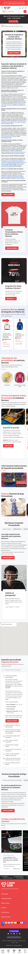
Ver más (3, 369)
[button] (2, 7)
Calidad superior (17, 529)
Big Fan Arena (7, 805)
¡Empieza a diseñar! (14, 52)
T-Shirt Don (11, 945)
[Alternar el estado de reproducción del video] (14, 480)
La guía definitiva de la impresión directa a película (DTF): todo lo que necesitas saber (10, 860)
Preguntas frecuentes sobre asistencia (12, 581)
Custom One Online (8, 554)
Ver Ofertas (10, 298)
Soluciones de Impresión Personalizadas (12, 780)
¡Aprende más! (8, 445)
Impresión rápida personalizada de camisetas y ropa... (12, 26)
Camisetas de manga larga (19, 385)
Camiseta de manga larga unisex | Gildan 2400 (19, 335)
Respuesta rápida (7, 529)
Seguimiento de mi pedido (12, 940)
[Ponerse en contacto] (22, 7)
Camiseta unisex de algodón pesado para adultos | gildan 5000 (7, 335)
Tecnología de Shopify (18, 945)
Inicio (3, 25)
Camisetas (7, 385)
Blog (17, 942)
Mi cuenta (4, 940)
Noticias (13, 942)
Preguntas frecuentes (22, 940)
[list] (14, 433)
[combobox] (17, 11)
